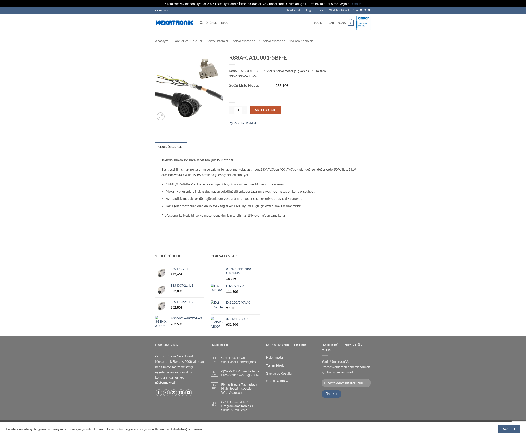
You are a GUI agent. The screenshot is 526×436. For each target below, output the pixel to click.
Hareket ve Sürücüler (187, 41)
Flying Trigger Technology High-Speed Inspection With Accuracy (239, 388)
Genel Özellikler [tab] (170, 146)
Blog (308, 10)
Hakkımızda (294, 10)
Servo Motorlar (244, 41)
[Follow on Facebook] (353, 10)
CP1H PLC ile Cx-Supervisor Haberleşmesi (239, 359)
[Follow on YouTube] (369, 10)
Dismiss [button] (355, 4)
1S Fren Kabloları (301, 41)
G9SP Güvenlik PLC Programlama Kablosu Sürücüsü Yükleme (237, 406)
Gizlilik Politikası (278, 381)
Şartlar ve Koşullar (279, 373)
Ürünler (212, 22)
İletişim (320, 10)
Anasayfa (161, 41)
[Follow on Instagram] (357, 10)
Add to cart (266, 110)
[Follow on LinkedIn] (365, 10)
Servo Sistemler (217, 41)
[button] (339, 10)
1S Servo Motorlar (272, 41)
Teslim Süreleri (276, 365)
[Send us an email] (361, 10)
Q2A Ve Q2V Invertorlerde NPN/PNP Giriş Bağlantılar (240, 373)
